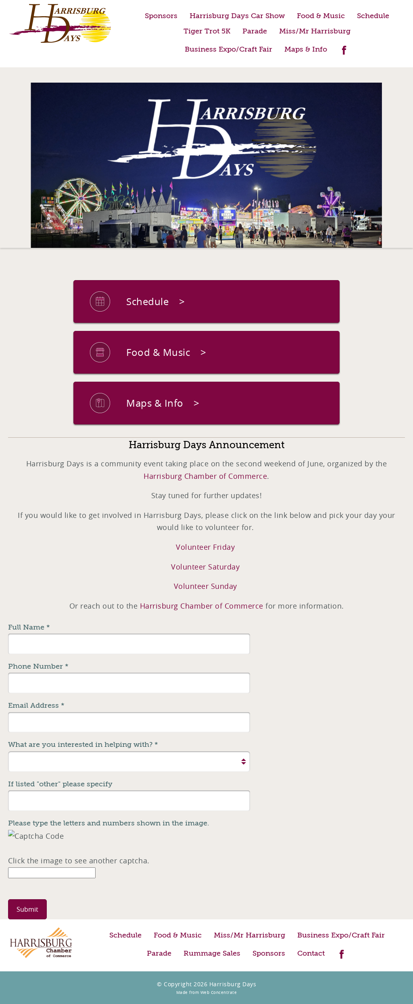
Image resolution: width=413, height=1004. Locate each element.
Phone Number (38, 666)
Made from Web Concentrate (206, 992)
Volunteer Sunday (205, 586)
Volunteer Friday (206, 547)
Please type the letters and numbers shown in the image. (108, 823)
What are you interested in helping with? (83, 744)
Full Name (29, 627)
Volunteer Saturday (206, 567)
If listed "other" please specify (60, 784)
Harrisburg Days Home (60, 23)
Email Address (36, 705)
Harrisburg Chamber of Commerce (205, 476)
